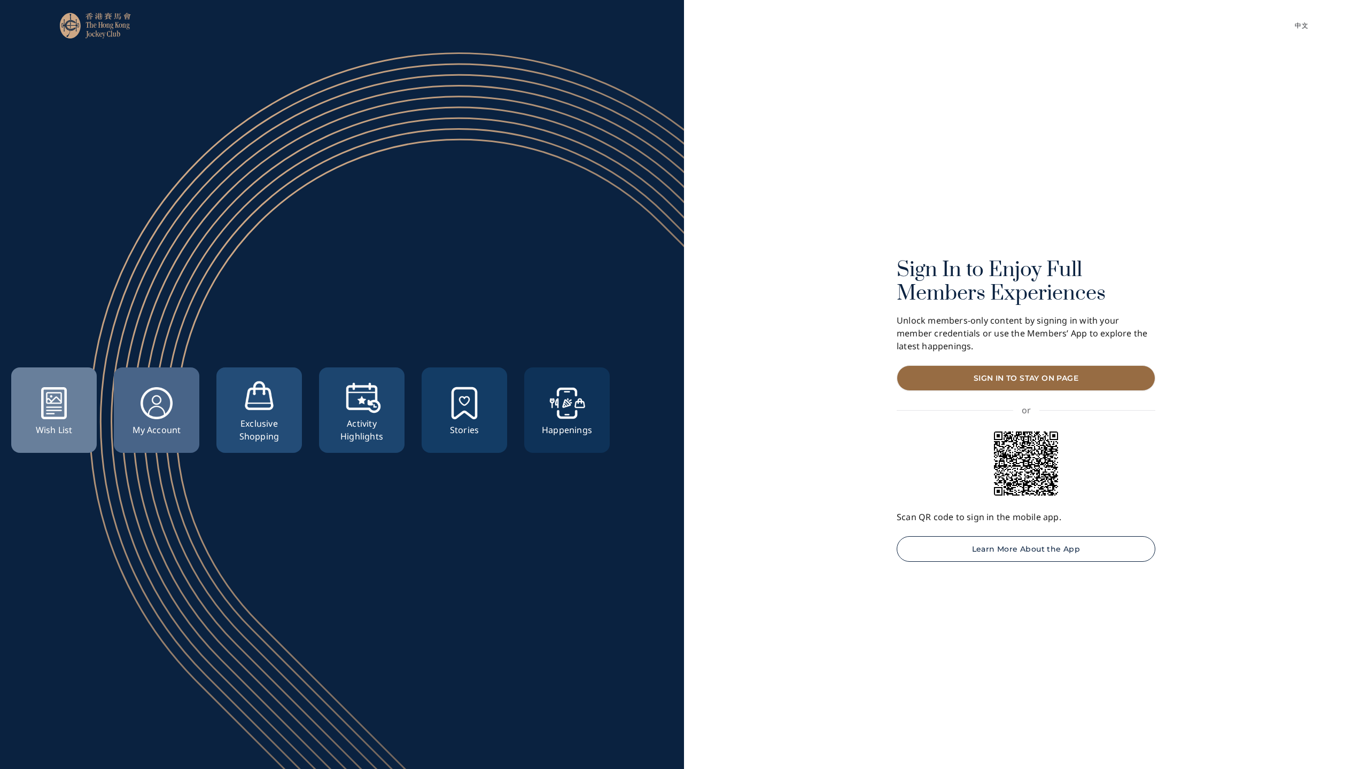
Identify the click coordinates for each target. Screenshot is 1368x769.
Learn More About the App (1026, 549)
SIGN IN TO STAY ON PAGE (1026, 378)
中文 (1301, 25)
